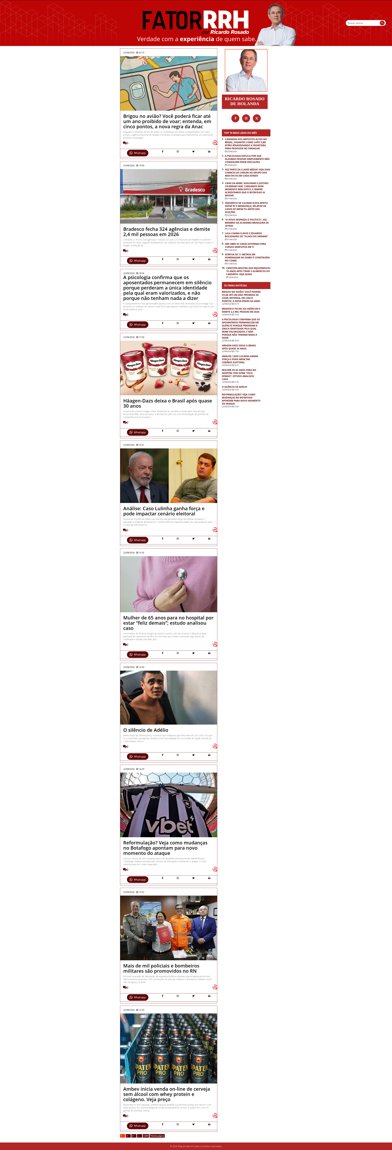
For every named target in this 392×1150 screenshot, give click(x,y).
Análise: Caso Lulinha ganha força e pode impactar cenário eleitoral (240, 359)
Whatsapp (140, 153)
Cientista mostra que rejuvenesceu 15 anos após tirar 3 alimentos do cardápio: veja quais (248, 271)
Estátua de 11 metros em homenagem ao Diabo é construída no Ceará (247, 257)
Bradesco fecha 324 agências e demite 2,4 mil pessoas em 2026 (241, 310)
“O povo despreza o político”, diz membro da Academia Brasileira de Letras (247, 222)
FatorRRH (196, 23)
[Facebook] (235, 118)
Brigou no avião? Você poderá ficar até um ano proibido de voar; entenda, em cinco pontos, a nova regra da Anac (241, 296)
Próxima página (157, 1136)
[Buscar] (382, 23)
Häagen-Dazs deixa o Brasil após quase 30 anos (239, 347)
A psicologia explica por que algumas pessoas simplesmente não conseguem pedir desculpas (247, 159)
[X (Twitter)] (257, 118)
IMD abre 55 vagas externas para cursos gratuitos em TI (245, 245)
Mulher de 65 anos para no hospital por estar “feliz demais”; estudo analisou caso (239, 374)
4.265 (145, 1136)
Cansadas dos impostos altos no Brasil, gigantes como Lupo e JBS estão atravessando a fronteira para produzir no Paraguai (246, 144)
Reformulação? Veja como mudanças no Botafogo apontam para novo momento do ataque (241, 399)
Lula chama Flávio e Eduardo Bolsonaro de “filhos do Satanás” (246, 235)
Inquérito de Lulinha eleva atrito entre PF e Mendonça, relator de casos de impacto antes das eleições (246, 207)
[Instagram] (246, 118)
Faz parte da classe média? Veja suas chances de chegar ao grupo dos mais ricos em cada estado (247, 172)
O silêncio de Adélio (234, 386)
